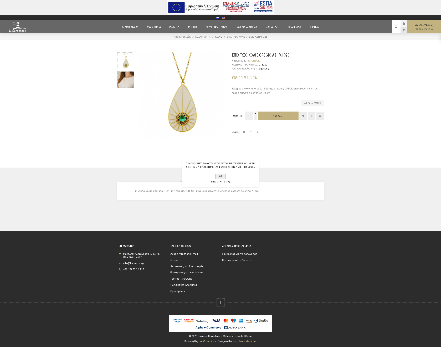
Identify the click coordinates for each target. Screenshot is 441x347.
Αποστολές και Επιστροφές (187, 266)
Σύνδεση (406, 24)
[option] (125, 60)
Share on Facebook (251, 132)
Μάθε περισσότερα (220, 182)
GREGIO (256, 60)
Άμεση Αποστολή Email (184, 253)
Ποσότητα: (237, 115)
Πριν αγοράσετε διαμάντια (237, 260)
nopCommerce (207, 341)
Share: (235, 131)
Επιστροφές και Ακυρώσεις (186, 272)
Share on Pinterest (258, 132)
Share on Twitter (244, 132)
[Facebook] (221, 302)
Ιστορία (174, 260)
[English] (223, 17)
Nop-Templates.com (245, 341)
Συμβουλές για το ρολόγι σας (239, 253)
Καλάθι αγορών (424, 27)
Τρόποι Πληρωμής (181, 278)
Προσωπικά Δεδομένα (183, 284)
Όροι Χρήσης (178, 291)
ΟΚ (220, 176)
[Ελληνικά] (217, 17)
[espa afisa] (220, 13)
